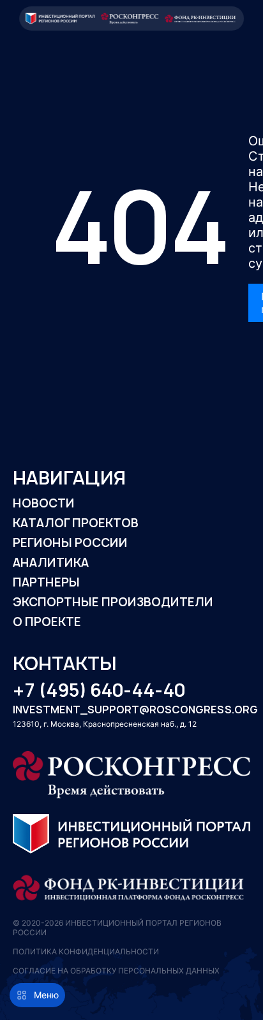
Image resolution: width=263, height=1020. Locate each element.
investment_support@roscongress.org (131, 710)
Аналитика (51, 563)
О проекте (47, 622)
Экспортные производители (113, 602)
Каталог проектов (76, 523)
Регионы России (70, 543)
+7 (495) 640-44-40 (99, 691)
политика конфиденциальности (86, 951)
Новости (44, 503)
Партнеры (46, 582)
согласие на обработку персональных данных (116, 970)
